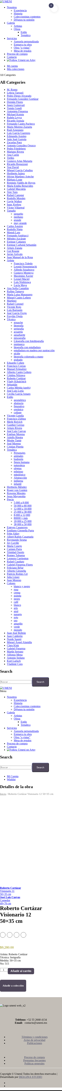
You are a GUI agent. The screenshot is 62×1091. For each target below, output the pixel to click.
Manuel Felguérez (17, 369)
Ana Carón (13, 154)
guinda (17, 595)
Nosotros (12, 7)
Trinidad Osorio (15, 552)
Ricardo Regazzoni (17, 164)
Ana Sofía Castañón (18, 288)
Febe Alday (13, 533)
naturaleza (19, 465)
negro (17, 598)
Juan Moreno (14, 580)
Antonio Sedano (16, 657)
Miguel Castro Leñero (19, 297)
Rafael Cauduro (15, 561)
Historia (18, 13)
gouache (18, 322)
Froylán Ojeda (15, 316)
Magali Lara (13, 232)
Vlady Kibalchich (16, 381)
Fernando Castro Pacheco (21, 123)
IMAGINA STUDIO (30, 1076)
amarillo (18, 623)
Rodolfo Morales (16, 198)
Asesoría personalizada (26, 41)
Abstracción (20, 477)
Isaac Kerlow (14, 204)
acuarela (18, 331)
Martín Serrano (15, 651)
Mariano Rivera (15, 151)
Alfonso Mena (15, 654)
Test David (13, 167)
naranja (18, 614)
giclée (17, 353)
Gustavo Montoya (23, 272)
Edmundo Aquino (16, 136)
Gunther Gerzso (15, 424)
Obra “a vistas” (22, 47)
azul (16, 611)
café (16, 601)
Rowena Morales (16, 493)
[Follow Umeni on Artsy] (21, 60)
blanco (17, 605)
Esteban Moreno (16, 434)
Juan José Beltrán (16, 632)
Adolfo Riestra (15, 437)
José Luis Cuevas (16, 431)
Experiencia (20, 10)
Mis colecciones (15, 69)
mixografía (19, 338)
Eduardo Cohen (15, 362)
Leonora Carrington (17, 558)
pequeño (18, 213)
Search (40, 681)
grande (17, 220)
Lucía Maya (20, 285)
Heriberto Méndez (17, 487)
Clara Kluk (13, 645)
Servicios (12, 38)
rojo (16, 617)
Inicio (3, 794)
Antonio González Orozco (21, 145)
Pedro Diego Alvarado (19, 95)
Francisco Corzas (16, 365)
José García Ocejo (17, 313)
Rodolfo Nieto (15, 229)
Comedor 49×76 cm (10, 900)
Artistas (18, 25)
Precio (10, 499)
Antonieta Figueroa (17, 111)
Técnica (11, 319)
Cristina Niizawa (16, 375)
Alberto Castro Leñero (19, 372)
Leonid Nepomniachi (25, 266)
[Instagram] (34, 1085)
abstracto (18, 403)
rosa (16, 589)
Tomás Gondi (14, 108)
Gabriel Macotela (16, 188)
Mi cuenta (12, 66)
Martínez (12, 300)
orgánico (18, 409)
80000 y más (21, 518)
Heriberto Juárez (16, 173)
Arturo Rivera (14, 428)
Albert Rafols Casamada (20, 536)
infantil (17, 483)
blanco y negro (22, 586)
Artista (10, 260)
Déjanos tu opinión (24, 19)
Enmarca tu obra (23, 44)
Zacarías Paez (14, 142)
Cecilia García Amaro (18, 393)
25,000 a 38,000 (23, 511)
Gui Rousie (13, 251)
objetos (18, 468)
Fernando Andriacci (17, 235)
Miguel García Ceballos (20, 170)
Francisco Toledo (23, 263)
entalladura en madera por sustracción (34, 350)
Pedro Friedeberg (16, 148)
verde (17, 626)
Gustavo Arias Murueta (19, 161)
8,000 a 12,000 (22, 515)
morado (18, 629)
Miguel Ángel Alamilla (19, 642)
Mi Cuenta (12, 776)
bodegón (18, 459)
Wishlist (11, 779)
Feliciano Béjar (15, 567)
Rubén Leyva (14, 117)
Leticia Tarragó (15, 92)
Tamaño (11, 210)
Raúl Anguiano (15, 130)
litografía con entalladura (27, 347)
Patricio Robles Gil (17, 573)
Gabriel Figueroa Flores (20, 564)
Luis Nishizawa (22, 282)
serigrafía (19, 328)
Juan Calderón (15, 636)
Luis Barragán (14, 310)
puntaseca (19, 344)
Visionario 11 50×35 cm (10, 891)
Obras (17, 29)
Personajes (19, 452)
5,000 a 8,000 (21, 502)
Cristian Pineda (15, 446)
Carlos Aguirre (15, 226)
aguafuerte (19, 334)
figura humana (21, 462)
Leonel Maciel (21, 279)
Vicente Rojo (14, 306)
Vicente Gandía (15, 415)
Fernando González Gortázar (22, 98)
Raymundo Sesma (17, 539)
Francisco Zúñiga (16, 418)
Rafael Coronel (15, 303)
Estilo (24, 32)
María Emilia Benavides (20, 185)
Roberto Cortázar (16, 378)
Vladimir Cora (15, 664)
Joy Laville (13, 542)
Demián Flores (15, 102)
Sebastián (12, 384)
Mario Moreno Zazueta (19, 126)
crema (17, 592)
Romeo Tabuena (16, 555)
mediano (18, 216)
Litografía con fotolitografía (29, 341)
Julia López (13, 577)
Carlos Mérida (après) (18, 387)
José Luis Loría (15, 390)
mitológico (19, 474)
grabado (18, 359)
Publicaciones (34, 1043)
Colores (11, 583)
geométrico (20, 400)
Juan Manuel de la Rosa (20, 257)
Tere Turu (12, 192)
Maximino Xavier (23, 275)
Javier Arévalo (15, 254)
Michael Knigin (15, 114)
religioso (18, 471)
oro (15, 620)
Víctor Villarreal (15, 207)
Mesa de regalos (22, 50)
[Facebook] (34, 1082)
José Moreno (14, 443)
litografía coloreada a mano (28, 356)
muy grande (20, 223)
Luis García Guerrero (18, 133)
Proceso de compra (17, 53)
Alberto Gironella (16, 570)
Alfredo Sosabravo (24, 269)
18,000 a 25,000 (23, 521)
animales (18, 456)
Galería (11, 22)
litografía (18, 325)
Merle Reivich (14, 421)
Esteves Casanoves (17, 527)
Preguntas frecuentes (34, 1060)
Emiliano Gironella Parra (20, 530)
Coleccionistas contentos (27, 16)
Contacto (12, 57)
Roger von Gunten (17, 490)
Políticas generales (34, 1063)
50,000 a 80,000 (23, 505)
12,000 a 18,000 (23, 508)
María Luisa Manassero (19, 294)
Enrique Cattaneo (16, 241)
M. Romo (12, 89)
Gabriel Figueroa (16, 648)
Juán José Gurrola (16, 139)
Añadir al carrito (21, 971)
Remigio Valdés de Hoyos (21, 182)
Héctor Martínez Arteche (20, 176)
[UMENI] (6, 1)
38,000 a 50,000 (23, 524)
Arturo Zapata (14, 247)
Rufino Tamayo (15, 291)
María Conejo (14, 546)
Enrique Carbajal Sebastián (21, 244)
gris (16, 608)
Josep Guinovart (16, 105)
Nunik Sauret (14, 639)
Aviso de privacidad (34, 1040)
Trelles (10, 157)
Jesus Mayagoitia (16, 496)
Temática (25, 35)
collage (18, 412)
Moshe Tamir (14, 440)
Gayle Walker (14, 201)
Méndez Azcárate (16, 238)
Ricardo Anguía (15, 120)
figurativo (19, 406)
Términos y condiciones (35, 1036)
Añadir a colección (13, 985)
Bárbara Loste (14, 179)
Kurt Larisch (14, 660)
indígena (18, 480)
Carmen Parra (14, 549)
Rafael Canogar (15, 195)
